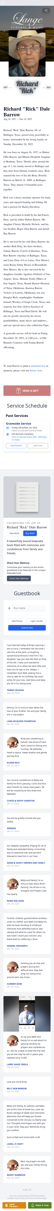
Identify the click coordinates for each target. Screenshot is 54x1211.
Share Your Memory (18, 578)
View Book (14, 533)
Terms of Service (35, 1198)
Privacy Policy (19, 1198)
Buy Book (30, 533)
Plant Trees (37, 445)
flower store (36, 370)
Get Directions (16, 445)
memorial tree (38, 365)
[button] (27, 1014)
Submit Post (27, 627)
